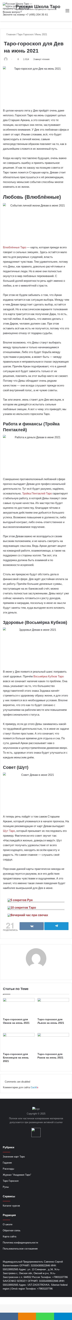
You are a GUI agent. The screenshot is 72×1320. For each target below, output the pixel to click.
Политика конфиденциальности (20, 1242)
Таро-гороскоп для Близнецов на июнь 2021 (16, 1058)
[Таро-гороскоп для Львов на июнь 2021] (53, 1007)
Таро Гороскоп (25, 34)
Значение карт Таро (14, 1156)
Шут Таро (9, 830)
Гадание (7, 1162)
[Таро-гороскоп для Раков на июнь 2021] (53, 1042)
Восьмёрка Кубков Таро (48, 676)
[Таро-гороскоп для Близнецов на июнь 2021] (19, 1042)
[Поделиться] (32, 926)
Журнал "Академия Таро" (17, 1174)
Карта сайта (9, 1236)
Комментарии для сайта (20, 1087)
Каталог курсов (11, 1205)
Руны (6, 1187)
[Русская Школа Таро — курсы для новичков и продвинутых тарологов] (17, 6)
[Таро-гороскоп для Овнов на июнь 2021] (19, 1007)
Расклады (8, 1168)
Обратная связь (11, 1230)
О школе (7, 1224)
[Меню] (67, 12)
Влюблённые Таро (14, 247)
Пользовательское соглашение (20, 1248)
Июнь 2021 (41, 34)
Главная (11, 34)
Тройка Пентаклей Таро (37, 493)
